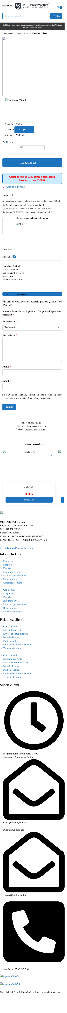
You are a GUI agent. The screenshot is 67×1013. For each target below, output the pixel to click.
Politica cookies (11, 641)
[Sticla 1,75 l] (29, 466)
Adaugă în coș (24, 129)
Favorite (7, 568)
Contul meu (9, 561)
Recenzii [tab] (8, 256)
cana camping (31, 429)
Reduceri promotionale (15, 575)
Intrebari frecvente (12, 630)
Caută (56, 16)
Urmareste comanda (13, 582)
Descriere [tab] (7, 249)
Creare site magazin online (48, 995)
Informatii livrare (11, 572)
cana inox (42, 429)
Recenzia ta (9, 335)
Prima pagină (7, 33)
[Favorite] (51, 454)
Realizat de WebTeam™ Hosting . (17, 995)
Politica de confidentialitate (17, 644)
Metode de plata (11, 637)
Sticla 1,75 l (29, 487)
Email (6, 381)
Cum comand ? (11, 626)
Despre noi (8, 564)
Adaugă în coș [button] (29, 500)
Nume (6, 366)
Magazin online (22, 33)
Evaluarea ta (10, 321)
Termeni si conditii (12, 648)
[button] (58, 6)
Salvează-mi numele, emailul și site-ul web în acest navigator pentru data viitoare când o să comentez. (34, 396)
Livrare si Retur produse (15, 633)
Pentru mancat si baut (36, 426)
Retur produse (10, 579)
